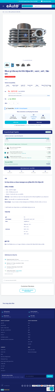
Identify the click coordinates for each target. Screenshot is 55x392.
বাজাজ (29, 323)
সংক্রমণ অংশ (3, 332)
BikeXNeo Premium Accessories (7, 339)
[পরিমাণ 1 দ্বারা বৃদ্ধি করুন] (17, 103)
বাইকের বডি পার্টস (3, 325)
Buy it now (39, 122)
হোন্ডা (29, 327)
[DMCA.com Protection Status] (5, 390)
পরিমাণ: (6, 103)
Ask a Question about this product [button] (27, 290)
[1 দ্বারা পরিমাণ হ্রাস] (9, 103)
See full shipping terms (9, 273)
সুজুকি (29, 330)
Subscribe (50, 376)
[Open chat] (52, 389)
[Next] (50, 86)
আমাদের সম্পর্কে (3, 349)
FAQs (2, 354)
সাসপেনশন (2, 334)
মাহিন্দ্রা (29, 337)
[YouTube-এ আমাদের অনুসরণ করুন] (30, 386)
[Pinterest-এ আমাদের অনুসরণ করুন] (27, 386)
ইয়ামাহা (29, 334)
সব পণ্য (6, 11)
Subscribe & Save (47, 1)
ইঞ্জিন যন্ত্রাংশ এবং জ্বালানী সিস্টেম (6, 330)
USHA (6, 79)
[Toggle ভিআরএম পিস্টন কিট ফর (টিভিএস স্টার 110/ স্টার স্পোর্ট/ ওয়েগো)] (5, 153)
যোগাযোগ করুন (3, 352)
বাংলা (2, 385)
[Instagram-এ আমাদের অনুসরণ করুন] (25, 386)
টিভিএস (29, 332)
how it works (19, 270)
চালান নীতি (2, 368)
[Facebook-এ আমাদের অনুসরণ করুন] (22, 386)
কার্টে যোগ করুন (15, 122)
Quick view (24, 153)
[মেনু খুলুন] (3, 6)
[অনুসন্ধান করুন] (53, 6)
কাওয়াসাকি (29, 344)
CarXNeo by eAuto (4, 337)
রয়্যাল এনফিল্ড (30, 341)
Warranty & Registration (5, 356)
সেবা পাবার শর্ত (3, 370)
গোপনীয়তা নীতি (3, 363)
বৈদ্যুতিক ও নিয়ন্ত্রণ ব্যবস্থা (5, 327)
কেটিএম (29, 339)
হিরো (28, 325)
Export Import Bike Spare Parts (7, 361)
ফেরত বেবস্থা (3, 365)
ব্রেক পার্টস (2, 323)
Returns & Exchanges (32, 352)
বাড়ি (3, 11)
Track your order (31, 349)
